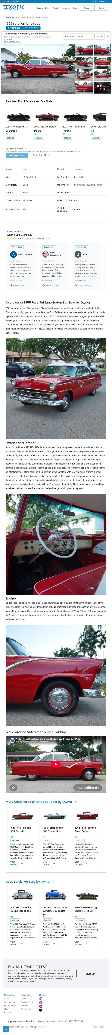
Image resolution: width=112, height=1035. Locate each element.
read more (16, 281)
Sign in (101, 8)
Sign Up (90, 973)
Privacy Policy (98, 1027)
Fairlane (38, 17)
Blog (75, 8)
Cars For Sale (25, 17)
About (55, 8)
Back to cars (10, 17)
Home (17, 17)
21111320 (46, 17)
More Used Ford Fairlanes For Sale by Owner (39, 802)
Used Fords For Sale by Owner (28, 881)
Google (24, 285)
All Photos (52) (102, 88)
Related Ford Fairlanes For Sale (29, 101)
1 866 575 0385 (13, 1)
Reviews (65, 8)
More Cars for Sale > (12, 42)
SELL (86, 8)
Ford (33, 17)
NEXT (99, 36)
